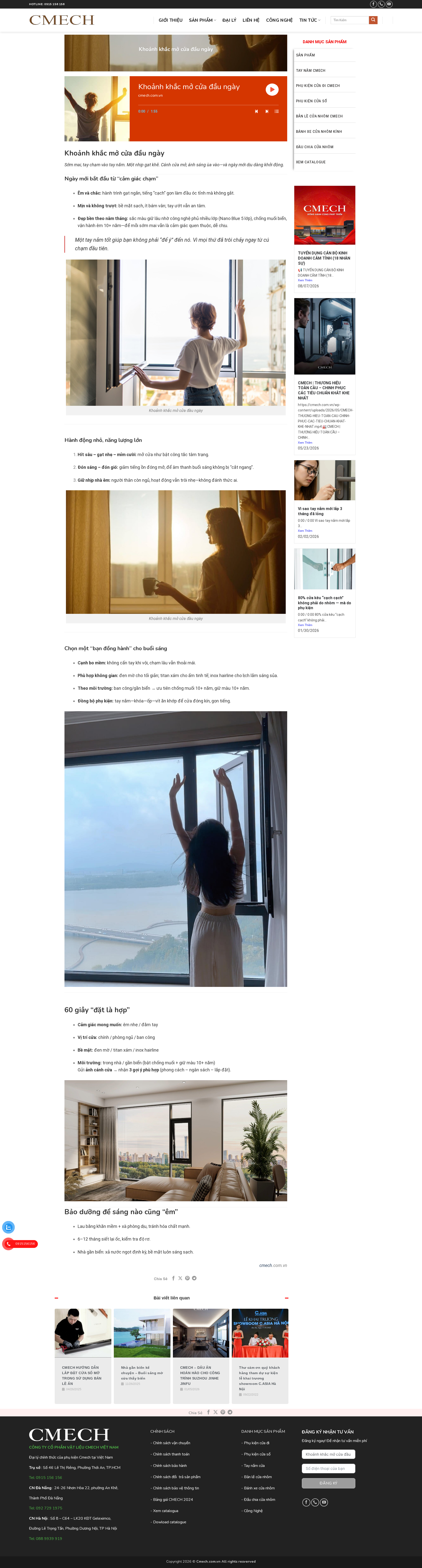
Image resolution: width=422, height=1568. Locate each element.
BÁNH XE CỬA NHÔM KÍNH (319, 132)
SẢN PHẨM (305, 55)
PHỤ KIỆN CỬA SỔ (311, 101)
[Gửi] (373, 20)
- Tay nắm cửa (253, 1465)
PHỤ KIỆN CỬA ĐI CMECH (318, 86)
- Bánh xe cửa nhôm (258, 1488)
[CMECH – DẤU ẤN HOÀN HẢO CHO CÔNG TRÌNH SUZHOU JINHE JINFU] (201, 1333)
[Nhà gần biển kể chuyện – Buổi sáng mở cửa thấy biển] (142, 1333)
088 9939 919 (49, 1538)
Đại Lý (229, 20)
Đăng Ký (328, 1483)
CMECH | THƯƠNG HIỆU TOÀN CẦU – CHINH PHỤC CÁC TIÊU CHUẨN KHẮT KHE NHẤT (323, 390)
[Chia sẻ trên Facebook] (173, 1278)
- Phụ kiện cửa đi (255, 1443)
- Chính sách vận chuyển (170, 1443)
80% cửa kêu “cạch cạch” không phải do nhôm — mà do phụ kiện (324, 603)
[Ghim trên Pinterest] (187, 1278)
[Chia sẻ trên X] (180, 1278)
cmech (265, 1265)
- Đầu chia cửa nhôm (258, 1499)
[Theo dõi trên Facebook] (373, 4)
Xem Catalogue (311, 162)
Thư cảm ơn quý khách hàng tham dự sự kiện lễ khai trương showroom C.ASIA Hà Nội (259, 1378)
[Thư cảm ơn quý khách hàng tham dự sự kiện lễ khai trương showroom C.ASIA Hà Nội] (260, 1333)
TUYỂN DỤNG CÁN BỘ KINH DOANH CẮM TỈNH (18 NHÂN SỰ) (324, 258)
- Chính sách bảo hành (168, 1465)
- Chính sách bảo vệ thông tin (174, 1488)
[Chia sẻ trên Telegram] (194, 1278)
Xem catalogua (165, 1511)
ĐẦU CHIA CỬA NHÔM (315, 147)
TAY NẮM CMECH (311, 71)
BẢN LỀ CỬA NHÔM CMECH (319, 116)
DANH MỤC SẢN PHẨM (325, 41)
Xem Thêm (305, 280)
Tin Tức (308, 20)
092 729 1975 (49, 1508)
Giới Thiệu (171, 20)
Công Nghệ (279, 20)
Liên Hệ (251, 20)
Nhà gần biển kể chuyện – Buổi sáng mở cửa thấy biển (142, 1373)
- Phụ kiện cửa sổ (256, 1454)
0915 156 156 (49, 1477)
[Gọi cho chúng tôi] (381, 4)
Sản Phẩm (201, 20)
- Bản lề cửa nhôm (256, 1477)
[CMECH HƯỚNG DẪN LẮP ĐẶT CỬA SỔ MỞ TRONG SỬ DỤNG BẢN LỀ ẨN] (83, 1333)
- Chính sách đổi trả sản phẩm (175, 1477)
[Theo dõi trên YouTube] (389, 4)
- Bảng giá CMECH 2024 (171, 1499)
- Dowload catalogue (168, 1522)
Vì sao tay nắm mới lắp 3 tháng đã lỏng (320, 511)
